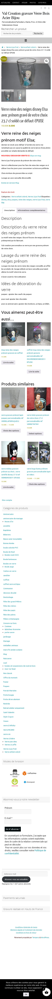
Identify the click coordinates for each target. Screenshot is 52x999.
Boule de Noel (9, 552)
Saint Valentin (8, 712)
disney (4, 200)
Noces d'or (9, 521)
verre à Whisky (9, 725)
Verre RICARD (8, 730)
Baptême (7, 530)
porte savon (9, 632)
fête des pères (9, 615)
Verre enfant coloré (28, 47)
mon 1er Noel (10, 669)
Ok (26, 994)
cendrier (6, 575)
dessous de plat (9, 593)
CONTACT (15, 2)
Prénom (8, 808)
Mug (5, 654)
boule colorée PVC (10, 548)
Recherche (38, 33)
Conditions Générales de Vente (26, 927)
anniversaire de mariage (13, 518)
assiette (6, 526)
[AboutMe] (49, 8)
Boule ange (9, 567)
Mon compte (7, 500)
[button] (46, 61)
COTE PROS (42, 2)
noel (5, 663)
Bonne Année (8, 543)
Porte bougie (8, 695)
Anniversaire (8, 514)
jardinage (7, 637)
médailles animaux (10, 645)
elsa (9, 200)
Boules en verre (9, 564)
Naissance (7, 658)
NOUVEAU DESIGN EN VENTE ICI (15, 156)
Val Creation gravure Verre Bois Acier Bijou (25, 15)
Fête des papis (9, 610)
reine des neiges (25, 200)
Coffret (6, 580)
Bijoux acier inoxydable (12, 539)
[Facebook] (41, 8)
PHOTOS (33, 2)
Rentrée (6, 704)
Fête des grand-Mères (12, 601)
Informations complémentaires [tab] (31, 210)
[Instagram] (45, 8)
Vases (5, 721)
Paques (6, 686)
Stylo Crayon (8, 717)
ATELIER (24, 2)
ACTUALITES (5, 2)
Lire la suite (8, 362)
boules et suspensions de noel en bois (20, 666)
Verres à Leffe (10, 745)
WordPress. (45, 937)
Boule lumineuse (10, 559)
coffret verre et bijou (11, 584)
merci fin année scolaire (12, 650)
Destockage (8, 597)
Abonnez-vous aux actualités (16, 879)
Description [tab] (9, 210)
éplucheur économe (12, 629)
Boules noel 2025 (12, 555)
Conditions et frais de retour (26, 933)
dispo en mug (35, 156)
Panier (5, 682)
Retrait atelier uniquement (13, 708)
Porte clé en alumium (11, 699)
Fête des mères (9, 606)
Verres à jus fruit (12, 47)
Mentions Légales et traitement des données (26, 930)
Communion (8, 588)
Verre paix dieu (11, 741)
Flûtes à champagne (11, 619)
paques (15, 200)
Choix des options (11, 431)
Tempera (35, 937)
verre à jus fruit (39, 200)
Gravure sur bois (10, 623)
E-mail (8, 818)
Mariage (6, 641)
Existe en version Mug (10, 183)
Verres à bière (9, 738)
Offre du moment (10, 678)
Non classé (7, 673)
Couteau (8, 626)
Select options (35, 433)
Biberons (7, 535)
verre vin (6, 734)
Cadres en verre (9, 571)
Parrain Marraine (9, 691)
